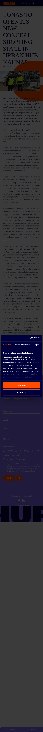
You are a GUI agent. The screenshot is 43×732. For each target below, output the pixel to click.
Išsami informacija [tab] (22, 345)
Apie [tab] (37, 345)
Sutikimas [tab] (7, 345)
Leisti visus (21, 385)
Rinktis (20, 392)
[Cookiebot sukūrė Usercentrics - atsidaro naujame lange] (30, 338)
